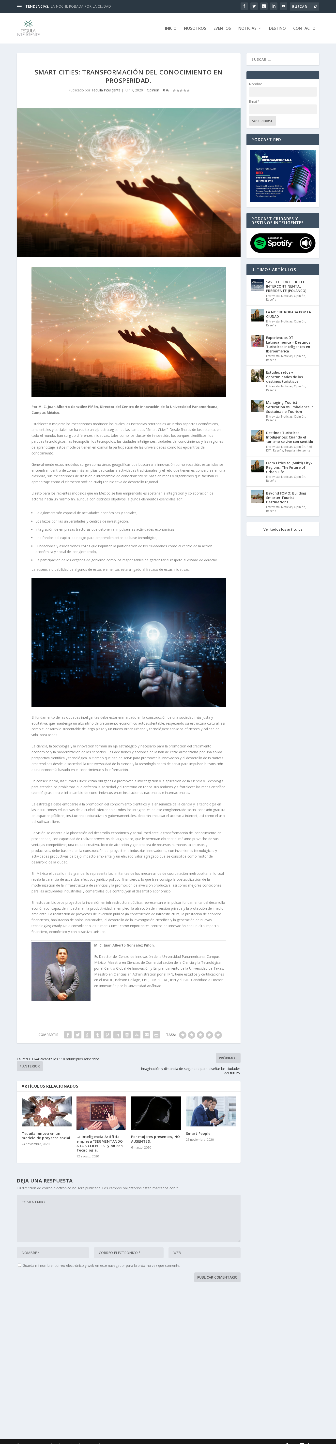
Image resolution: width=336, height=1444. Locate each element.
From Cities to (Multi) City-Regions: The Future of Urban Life (289, 467)
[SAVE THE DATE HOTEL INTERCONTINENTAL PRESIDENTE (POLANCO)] (257, 285)
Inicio (171, 28)
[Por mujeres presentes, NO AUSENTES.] (156, 1113)
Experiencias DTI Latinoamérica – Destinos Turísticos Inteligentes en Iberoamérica (288, 344)
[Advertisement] (164, 1361)
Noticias (247, 28)
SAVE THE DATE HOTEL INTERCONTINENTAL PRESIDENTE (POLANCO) (286, 286)
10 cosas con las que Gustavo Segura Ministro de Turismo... (98, 6)
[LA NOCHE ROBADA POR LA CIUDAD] (257, 315)
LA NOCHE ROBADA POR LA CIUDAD (288, 314)
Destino (277, 28)
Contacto (304, 28)
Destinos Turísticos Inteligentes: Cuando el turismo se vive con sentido (289, 437)
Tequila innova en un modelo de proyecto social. (46, 1135)
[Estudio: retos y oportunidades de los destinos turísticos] (257, 375)
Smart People (198, 1133)
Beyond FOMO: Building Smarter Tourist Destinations (286, 497)
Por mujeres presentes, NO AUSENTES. (155, 1138)
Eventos (222, 28)
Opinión (153, 90)
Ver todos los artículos (282, 529)
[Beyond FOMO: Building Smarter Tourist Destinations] (257, 496)
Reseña (271, 299)
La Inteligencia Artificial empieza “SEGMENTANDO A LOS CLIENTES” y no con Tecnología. (99, 1143)
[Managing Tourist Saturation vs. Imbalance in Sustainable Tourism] (257, 406)
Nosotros (195, 28)
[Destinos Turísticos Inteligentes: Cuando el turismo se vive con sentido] (257, 436)
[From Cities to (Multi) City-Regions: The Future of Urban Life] (257, 466)
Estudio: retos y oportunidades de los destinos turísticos (284, 376)
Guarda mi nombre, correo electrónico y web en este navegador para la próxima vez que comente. (101, 1265)
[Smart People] (211, 1111)
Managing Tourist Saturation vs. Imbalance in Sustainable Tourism (290, 407)
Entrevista (273, 296)
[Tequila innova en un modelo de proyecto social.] (47, 1111)
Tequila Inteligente (106, 90)
